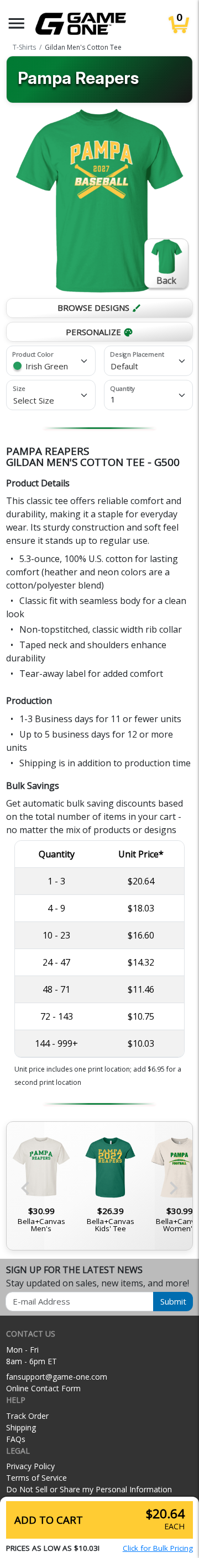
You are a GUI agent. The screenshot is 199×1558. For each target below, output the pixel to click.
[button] (16, 23)
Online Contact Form (43, 1388)
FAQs (15, 1439)
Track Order (27, 1416)
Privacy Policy (30, 1466)
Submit (173, 1301)
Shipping (21, 1427)
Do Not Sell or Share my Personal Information (89, 1489)
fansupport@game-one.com (56, 1376)
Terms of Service (36, 1477)
